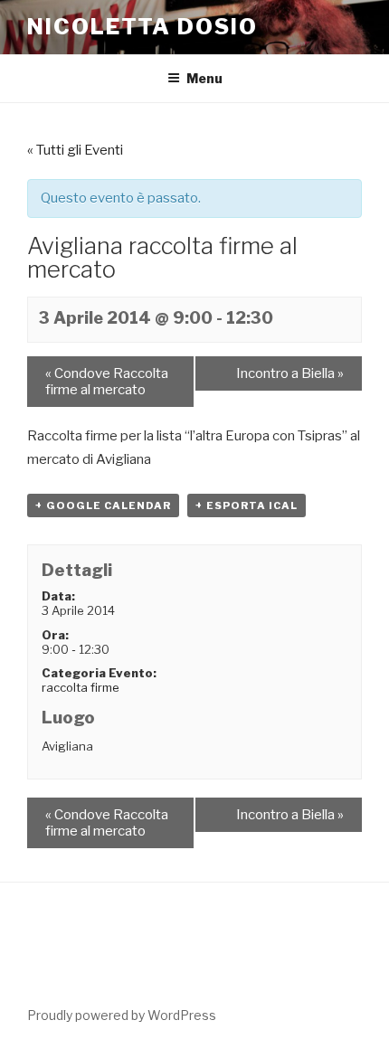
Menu (204, 78)
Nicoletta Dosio (142, 27)
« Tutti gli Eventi (75, 150)
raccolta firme (80, 687)
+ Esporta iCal (246, 505)
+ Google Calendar (103, 505)
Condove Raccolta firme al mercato (106, 381)
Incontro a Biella (290, 373)
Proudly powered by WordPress (121, 1015)
